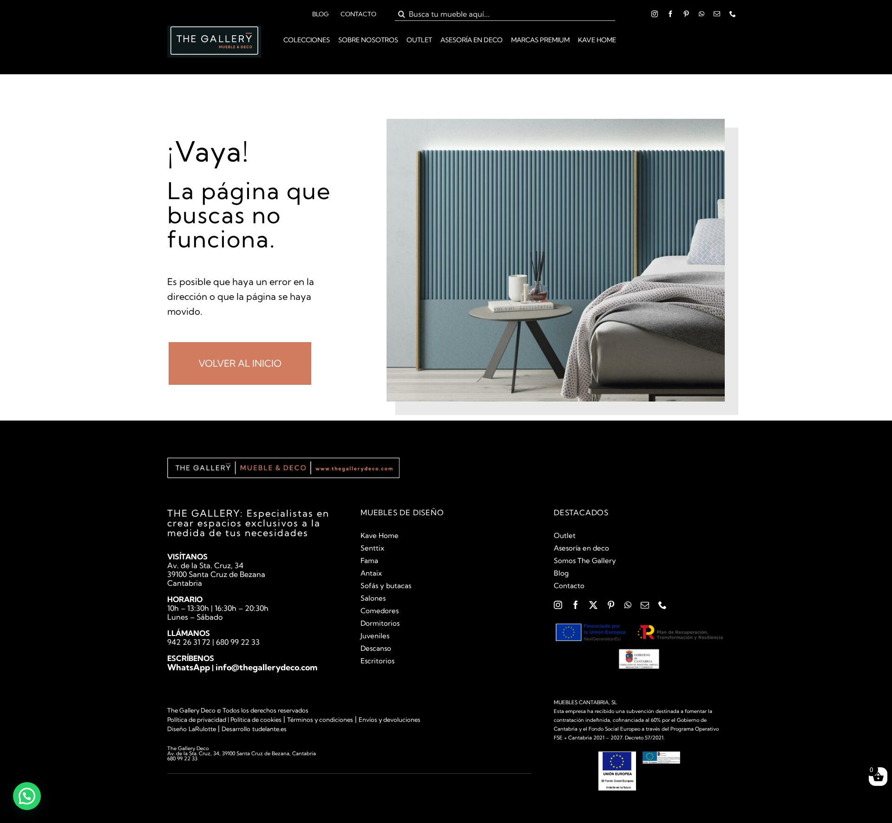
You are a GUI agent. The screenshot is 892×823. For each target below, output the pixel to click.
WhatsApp (188, 667)
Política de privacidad (196, 719)
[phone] (732, 14)
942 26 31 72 (188, 642)
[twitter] (593, 605)
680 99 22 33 (238, 642)
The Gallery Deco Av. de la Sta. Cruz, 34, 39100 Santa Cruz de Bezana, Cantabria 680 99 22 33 (241, 753)
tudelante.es (269, 728)
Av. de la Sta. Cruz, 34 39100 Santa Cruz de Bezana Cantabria (216, 574)
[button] (27, 796)
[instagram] (654, 14)
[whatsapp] (701, 14)
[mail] (717, 14)
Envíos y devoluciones (389, 719)
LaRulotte (202, 728)
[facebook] (670, 14)
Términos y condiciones (320, 719)
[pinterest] (686, 14)
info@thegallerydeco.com (266, 667)
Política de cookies (256, 719)
